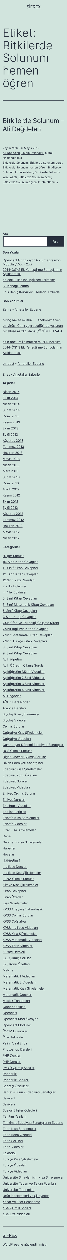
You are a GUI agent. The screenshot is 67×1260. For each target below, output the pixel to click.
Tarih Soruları (13, 1141)
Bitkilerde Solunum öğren (20, 182)
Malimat (9, 970)
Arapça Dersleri (14, 708)
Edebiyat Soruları (15, 781)
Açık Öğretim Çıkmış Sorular (24, 665)
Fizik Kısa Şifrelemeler (19, 830)
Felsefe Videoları (15, 824)
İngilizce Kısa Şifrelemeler (22, 873)
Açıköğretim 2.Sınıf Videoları (24, 678)
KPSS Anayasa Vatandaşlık (23, 909)
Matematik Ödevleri (17, 995)
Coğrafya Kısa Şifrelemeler (23, 732)
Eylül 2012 (10, 507)
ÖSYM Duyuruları (15, 1031)
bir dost (8, 363)
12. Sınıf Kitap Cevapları (20, 574)
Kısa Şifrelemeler (15, 903)
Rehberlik (10, 1074)
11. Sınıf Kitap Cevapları (20, 568)
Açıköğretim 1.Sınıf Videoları (23, 671)
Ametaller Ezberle (28, 309)
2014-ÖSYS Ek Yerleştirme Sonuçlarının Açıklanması (32, 272)
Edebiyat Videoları (16, 787)
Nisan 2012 (11, 538)
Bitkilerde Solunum (15, 162)
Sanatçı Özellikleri (16, 1086)
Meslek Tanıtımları (16, 1001)
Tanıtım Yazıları (14, 1116)
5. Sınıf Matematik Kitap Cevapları (28, 604)
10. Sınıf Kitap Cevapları (20, 562)
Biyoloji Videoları (32, 153)
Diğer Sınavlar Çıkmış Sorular (24, 757)
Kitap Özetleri (13, 897)
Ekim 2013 (10, 428)
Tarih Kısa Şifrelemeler (19, 1129)
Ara (5, 233)
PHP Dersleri (12, 1055)
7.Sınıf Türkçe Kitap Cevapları (25, 641)
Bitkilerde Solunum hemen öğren (24, 167)
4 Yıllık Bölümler (15, 592)
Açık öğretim (12, 659)
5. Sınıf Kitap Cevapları (20, 598)
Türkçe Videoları (15, 1171)
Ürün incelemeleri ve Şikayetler (26, 1196)
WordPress (11, 1244)
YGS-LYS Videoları (16, 1214)
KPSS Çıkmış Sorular (18, 915)
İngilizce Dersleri (15, 867)
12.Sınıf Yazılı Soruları (18, 580)
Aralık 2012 (11, 489)
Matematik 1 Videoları (19, 976)
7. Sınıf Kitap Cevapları (19, 617)
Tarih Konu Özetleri (17, 1135)
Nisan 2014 (11, 404)
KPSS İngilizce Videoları (20, 927)
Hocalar (8, 854)
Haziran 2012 (13, 526)
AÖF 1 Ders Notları (16, 702)
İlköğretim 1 (11, 860)
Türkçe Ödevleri (14, 1165)
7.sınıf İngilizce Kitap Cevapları (25, 629)
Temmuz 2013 (13, 447)
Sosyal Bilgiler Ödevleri (20, 1110)
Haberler (9, 848)
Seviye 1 (9, 1098)
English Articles (14, 812)
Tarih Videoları (13, 1147)
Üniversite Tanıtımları (18, 1190)
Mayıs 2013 (11, 459)
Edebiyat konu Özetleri (20, 775)
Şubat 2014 (11, 410)
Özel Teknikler (13, 1037)
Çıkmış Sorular (13, 726)
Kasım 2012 (11, 495)
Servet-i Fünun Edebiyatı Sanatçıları (29, 1092)
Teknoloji (9, 1153)
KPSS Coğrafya (14, 921)
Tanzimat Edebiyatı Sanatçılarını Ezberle (33, 1123)
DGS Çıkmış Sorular (17, 751)
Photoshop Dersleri (17, 1049)
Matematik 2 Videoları (19, 982)
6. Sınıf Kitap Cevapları (20, 611)
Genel (7, 836)
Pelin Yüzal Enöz (15, 1043)
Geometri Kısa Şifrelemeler (23, 842)
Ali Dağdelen (11, 153)
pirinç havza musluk (18, 320)
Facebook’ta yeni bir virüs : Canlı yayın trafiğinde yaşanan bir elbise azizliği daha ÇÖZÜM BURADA (33, 325)
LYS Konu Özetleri (16, 964)
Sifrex (33, 6)
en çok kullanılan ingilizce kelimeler (29, 280)
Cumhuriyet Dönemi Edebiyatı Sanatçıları (33, 745)
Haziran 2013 (13, 453)
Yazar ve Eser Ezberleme (21, 1202)
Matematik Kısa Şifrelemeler (24, 988)
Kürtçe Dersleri (14, 952)
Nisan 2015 (11, 392)
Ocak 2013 (11, 483)
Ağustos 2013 (13, 440)
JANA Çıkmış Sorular (18, 879)
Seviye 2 (9, 1104)
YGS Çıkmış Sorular (17, 1208)
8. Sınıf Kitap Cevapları (20, 647)
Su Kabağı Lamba (16, 286)
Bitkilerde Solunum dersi (45, 162)
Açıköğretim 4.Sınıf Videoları (24, 690)
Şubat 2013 (11, 477)
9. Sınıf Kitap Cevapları (20, 653)
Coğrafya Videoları (17, 739)
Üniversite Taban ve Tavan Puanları (29, 1183)
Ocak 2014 (11, 416)
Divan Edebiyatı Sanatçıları (23, 763)
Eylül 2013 (10, 434)
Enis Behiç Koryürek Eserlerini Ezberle (31, 292)
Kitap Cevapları (14, 891)
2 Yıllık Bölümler (14, 586)
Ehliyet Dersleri (14, 799)
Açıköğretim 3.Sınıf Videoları (24, 684)
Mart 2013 (10, 471)
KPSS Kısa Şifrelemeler (20, 934)
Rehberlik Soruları (16, 1080)
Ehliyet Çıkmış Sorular (19, 793)
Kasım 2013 (11, 422)
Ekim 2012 (10, 501)
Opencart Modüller (17, 1025)
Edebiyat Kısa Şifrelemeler (22, 769)
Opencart (10, 1013)
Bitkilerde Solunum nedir (35, 177)
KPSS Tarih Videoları (18, 946)
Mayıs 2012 (11, 532)
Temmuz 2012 (13, 520)
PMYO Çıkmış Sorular (18, 1068)
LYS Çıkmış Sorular (17, 958)
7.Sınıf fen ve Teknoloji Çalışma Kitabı (31, 623)
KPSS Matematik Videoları (22, 940)
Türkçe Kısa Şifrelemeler (21, 1159)
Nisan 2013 (11, 465)
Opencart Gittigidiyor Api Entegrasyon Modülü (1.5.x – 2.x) (32, 262)
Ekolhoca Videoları (17, 806)
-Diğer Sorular (13, 556)
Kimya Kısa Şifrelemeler (20, 885)
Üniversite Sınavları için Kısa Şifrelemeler (33, 1177)
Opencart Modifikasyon (20, 1019)
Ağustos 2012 (13, 514)
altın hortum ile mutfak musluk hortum (32, 342)
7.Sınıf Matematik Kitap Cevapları (28, 635)
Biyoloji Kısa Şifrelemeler (21, 714)
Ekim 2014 (10, 398)
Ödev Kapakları (14, 1007)
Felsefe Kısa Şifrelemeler (21, 818)
